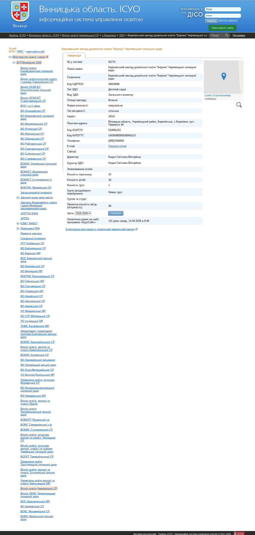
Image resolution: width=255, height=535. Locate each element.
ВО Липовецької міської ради (38, 364)
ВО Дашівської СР (32, 296)
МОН (12, 51)
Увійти (211, 21)
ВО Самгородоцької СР (35, 148)
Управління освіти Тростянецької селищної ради (39, 463)
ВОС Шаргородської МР (35, 501)
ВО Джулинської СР (33, 301)
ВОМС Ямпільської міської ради (37, 518)
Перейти (116, 213)
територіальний (35, 51)
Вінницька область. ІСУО (44, 35)
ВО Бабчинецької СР (33, 248)
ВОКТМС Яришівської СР (36, 187)
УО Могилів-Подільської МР (38, 374)
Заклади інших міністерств (37, 197)
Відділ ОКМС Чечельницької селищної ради (38, 495)
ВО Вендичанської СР (34, 123)
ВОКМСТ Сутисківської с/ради (36, 181)
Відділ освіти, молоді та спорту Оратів (35, 402)
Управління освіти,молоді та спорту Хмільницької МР (38, 482)
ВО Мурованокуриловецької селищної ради (37, 389)
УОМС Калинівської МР (35, 326)
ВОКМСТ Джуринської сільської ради (34, 173)
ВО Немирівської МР (33, 395)
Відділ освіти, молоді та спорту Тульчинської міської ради (38, 472)
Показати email (117, 146)
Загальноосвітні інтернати (36, 192)
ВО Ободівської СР (32, 138)
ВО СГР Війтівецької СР (35, 316)
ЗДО (122, 35)
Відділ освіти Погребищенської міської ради (36, 411)
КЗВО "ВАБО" (29, 223)
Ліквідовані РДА (30, 228)
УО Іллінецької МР (32, 321)
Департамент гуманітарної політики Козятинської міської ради (39, 334)
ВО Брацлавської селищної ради (37, 117)
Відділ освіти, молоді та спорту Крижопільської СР (37, 348)
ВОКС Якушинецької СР (35, 511)
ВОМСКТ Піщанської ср (35, 419)
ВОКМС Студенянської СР (37, 429)
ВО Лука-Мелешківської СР (37, 369)
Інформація (74, 55)
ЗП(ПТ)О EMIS (29, 213)
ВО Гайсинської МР (32, 281)
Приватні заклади (31, 233)
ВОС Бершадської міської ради (36, 260)
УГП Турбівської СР (32, 243)
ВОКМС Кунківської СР (35, 354)
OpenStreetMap (223, 95)
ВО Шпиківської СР (32, 506)
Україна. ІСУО (17, 35)
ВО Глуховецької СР (33, 286)
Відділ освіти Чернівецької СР (80, 35)
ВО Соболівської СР (33, 153)
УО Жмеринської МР (33, 311)
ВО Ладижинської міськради (38, 359)
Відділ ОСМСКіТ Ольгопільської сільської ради (36, 89)
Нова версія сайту (222, 27)
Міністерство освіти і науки (29, 56)
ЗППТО (25, 218)
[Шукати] (226, 35)
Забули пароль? (228, 20)
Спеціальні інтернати (33, 238)
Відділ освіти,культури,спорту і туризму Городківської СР (39, 80)
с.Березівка (109, 35)
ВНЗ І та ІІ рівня (30, 105)
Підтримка (239, 35)
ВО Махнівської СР (32, 133)
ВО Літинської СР (31, 128)
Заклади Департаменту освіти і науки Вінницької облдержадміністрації (39, 205)
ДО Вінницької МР (32, 271)
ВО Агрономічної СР (33, 110)
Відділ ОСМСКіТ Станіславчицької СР (33, 99)
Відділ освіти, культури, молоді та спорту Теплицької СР (38, 437)
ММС (20, 51)
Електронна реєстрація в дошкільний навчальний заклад (100, 229)
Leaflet (208, 95)
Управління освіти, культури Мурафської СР (37, 381)
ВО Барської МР (31, 253)
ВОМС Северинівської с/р (36, 424)
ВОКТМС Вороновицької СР (37, 276)
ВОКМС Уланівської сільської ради (39, 165)
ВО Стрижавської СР (33, 158)
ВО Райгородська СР (33, 143)
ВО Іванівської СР (32, 306)
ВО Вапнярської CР (32, 266)
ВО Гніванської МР (32, 291)
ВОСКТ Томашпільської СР (37, 456)
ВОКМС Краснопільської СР (38, 342)
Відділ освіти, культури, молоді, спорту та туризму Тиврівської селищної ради (37, 448)
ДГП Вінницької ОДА (29, 62)
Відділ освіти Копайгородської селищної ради (37, 71)
